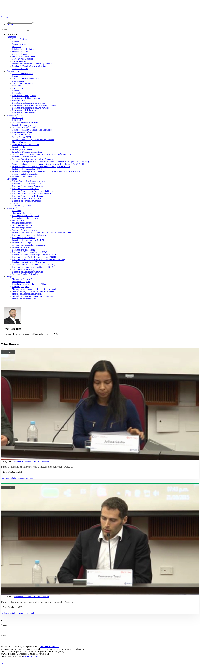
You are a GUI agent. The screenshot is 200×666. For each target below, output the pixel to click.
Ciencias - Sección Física (22, 73)
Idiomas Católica (19, 142)
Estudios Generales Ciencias (24, 51)
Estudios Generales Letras (23, 49)
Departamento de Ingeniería (24, 95)
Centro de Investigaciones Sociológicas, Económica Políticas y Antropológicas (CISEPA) (50, 161)
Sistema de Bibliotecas (21, 213)
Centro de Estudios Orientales (25, 174)
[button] (4, 17)
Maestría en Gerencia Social (24, 279)
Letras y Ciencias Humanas (24, 56)
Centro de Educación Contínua (25, 127)
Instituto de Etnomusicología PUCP (27, 169)
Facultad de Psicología (21, 242)
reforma (5, 478)
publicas (29, 478)
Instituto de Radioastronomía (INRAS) (28, 240)
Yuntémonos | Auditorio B (23, 225)
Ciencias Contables (20, 68)
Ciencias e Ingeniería (21, 54)
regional (30, 613)
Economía (16, 86)
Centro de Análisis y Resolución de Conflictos (32, 130)
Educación (16, 46)
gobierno (21, 613)
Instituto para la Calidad (22, 149)
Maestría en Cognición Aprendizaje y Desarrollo (32, 296)
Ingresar (11, 25)
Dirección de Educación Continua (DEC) (29, 252)
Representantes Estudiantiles (24, 176)
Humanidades (18, 76)
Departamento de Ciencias (23, 113)
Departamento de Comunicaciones (26, 98)
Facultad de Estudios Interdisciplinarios (29, 66)
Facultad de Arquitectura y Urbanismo (28, 262)
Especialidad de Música (22, 132)
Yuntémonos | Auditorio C (23, 228)
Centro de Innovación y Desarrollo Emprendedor (33, 139)
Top (2, 663)
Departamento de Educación (24, 110)
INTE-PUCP (17, 117)
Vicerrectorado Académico (23, 237)
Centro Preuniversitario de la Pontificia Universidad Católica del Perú (41, 154)
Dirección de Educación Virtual (25, 188)
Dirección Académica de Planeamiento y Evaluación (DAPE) (38, 259)
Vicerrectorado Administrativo (25, 218)
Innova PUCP (18, 220)
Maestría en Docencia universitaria (27, 294)
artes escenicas (18, 81)
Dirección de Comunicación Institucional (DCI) (32, 267)
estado (13, 478)
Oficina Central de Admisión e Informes (29, 181)
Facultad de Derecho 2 (21, 247)
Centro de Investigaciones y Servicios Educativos (33, 159)
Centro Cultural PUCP (21, 137)
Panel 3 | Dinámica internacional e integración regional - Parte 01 (37, 466)
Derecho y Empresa (20, 286)
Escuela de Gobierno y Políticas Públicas (29, 284)
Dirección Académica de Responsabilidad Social (33, 191)
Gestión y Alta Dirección (22, 59)
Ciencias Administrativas (22, 83)
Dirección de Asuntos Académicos (26, 198)
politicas (21, 478)
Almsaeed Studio (30, 656)
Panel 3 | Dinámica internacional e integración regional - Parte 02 (37, 601)
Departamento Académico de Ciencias (28, 103)
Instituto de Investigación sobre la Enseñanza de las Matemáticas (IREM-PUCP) (46, 171)
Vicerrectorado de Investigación (25, 215)
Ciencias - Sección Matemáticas (25, 78)
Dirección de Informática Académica (27, 186)
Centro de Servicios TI (49, 646)
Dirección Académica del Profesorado (28, 196)
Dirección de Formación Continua (26, 201)
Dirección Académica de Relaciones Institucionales (34, 193)
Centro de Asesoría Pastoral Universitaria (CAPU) (33, 264)
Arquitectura (17, 88)
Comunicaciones (19, 44)
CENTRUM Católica (21, 135)
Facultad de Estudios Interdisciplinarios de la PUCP (34, 255)
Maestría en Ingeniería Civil (24, 299)
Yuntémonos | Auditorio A (23, 223)
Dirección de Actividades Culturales (27, 272)
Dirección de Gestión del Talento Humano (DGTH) (34, 257)
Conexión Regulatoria (21, 206)
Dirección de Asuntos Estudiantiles (27, 184)
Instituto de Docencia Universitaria (27, 152)
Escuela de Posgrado (21, 281)
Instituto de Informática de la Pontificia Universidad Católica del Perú (41, 232)
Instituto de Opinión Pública (24, 157)
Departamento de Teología (23, 250)
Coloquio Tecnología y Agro (24, 230)
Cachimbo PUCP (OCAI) (23, 269)
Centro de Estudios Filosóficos (25, 122)
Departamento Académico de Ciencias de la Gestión (34, 105)
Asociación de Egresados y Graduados (28, 245)
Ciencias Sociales (19, 39)
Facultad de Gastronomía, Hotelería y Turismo (32, 64)
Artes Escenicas (19, 61)
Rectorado (16, 210)
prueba (15, 203)
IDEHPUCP (17, 120)
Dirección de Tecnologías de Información (29, 235)
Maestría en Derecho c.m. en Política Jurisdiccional (34, 289)
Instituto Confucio (19, 147)
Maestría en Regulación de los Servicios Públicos (33, 291)
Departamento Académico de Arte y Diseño (30, 108)
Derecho (15, 42)
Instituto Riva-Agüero (21, 125)
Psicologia (16, 93)
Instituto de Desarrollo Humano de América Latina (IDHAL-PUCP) (41, 166)
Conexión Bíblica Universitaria (25, 144)
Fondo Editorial (18, 100)
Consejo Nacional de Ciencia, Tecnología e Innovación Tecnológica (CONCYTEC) (48, 164)
